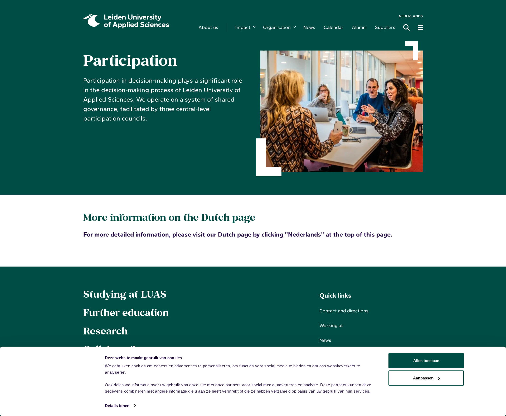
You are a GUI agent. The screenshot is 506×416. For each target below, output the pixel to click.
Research (105, 330)
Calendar (333, 27)
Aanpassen (423, 377)
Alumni (359, 27)
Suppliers (385, 27)
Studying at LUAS (124, 294)
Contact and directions (343, 311)
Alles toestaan (426, 360)
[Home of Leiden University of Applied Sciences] (136, 21)
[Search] (408, 27)
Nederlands (411, 16)
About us (208, 27)
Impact (242, 27)
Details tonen (117, 405)
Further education (126, 312)
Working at (331, 325)
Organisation (277, 27)
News (309, 27)
